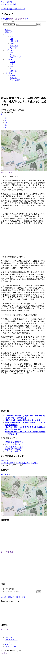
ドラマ (12, 62)
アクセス (13, 75)
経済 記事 (4, 460)
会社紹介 (4, 597)
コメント (13, 78)
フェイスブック (11, 640)
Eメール (8, 644)
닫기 (26, 19)
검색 (38, 24)
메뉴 (5, 653)
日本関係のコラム (17, 57)
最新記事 (8, 32)
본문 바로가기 (6, 2)
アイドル (13, 69)
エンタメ (8, 59)
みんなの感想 (15, 80)
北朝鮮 (12, 43)
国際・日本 (14, 41)
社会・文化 (14, 46)
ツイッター (9, 637)
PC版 (16, 597)
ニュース (8, 34)
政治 (11, 36)
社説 (11, 52)
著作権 (11, 597)
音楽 (11, 64)
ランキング (9, 73)
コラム (12, 55)
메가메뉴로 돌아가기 (16, 19)
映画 (11, 66)
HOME (7, 30)
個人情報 (21, 597)
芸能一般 (13, 71)
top (2, 653)
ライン (7, 642)
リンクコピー (10, 646)
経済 (11, 39)
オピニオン (9, 50)
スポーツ (13, 48)
